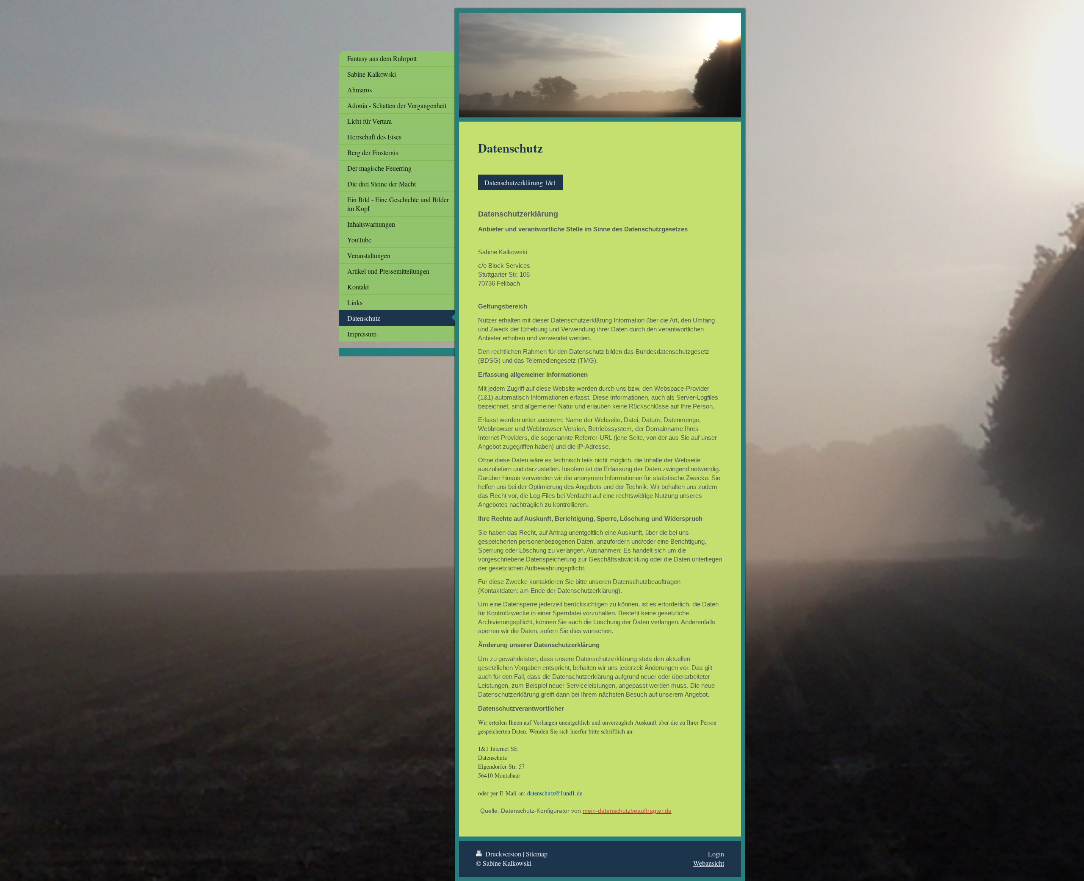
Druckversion (503, 853)
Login (716, 853)
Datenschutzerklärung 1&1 (520, 182)
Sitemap (537, 853)
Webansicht (708, 863)
